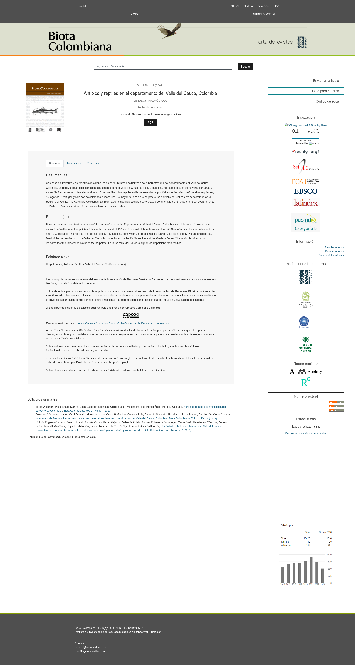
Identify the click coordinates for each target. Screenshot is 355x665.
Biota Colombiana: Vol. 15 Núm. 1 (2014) (193, 418)
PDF (150, 122)
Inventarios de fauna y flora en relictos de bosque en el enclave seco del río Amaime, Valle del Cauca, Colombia (102, 418)
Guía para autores (325, 91)
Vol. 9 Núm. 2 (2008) (150, 85)
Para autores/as (334, 251)
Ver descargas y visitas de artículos (305, 433)
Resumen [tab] (54, 163)
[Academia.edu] (292, 371)
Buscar (245, 66)
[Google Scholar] (306, 554)
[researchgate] (306, 381)
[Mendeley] (310, 371)
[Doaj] (306, 181)
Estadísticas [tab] (74, 163)
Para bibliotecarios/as (331, 255)
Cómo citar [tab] (93, 163)
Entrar (276, 5)
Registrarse (263, 5)
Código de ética (327, 101)
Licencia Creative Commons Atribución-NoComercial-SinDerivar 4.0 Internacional (122, 323)
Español (83, 5)
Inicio (134, 14)
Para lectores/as (334, 247)
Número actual (264, 14)
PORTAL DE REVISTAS (242, 5)
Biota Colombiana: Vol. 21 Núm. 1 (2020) (87, 410)
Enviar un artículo (326, 80)
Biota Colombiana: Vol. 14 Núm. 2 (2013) (167, 430)
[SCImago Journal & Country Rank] (306, 125)
